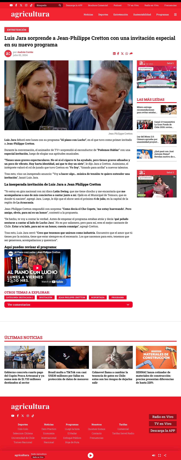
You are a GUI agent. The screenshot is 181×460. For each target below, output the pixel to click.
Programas (162, 14)
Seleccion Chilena (23, 433)
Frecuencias (170, 5)
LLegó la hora (72, 429)
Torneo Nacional (23, 442)
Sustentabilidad (142, 14)
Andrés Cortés (25, 52)
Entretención (120, 14)
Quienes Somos (96, 429)
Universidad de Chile (22, 437)
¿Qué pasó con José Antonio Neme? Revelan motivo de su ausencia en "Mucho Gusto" (165, 154)
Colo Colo (23, 429)
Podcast (118, 5)
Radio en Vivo (152, 5)
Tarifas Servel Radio (123, 433)
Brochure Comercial (98, 5)
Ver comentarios (19, 304)
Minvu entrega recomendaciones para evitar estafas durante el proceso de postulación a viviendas (147, 110)
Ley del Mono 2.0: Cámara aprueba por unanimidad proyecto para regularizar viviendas (147, 139)
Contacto (97, 433)
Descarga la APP (74, 5)
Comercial (123, 429)
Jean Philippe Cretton (71, 297)
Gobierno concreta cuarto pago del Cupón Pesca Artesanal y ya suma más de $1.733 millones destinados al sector (24, 377)
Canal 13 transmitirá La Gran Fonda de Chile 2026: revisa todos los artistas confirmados (164, 124)
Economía (48, 433)
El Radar (72, 433)
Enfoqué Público (72, 437)
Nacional (49, 442)
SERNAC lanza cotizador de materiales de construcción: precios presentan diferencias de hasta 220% (155, 377)
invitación (45, 297)
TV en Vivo (133, 5)
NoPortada (98, 297)
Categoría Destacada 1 (19, 297)
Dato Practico (49, 429)
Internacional (48, 437)
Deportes (103, 14)
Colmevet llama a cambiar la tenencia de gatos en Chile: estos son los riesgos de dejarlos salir (112, 377)
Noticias (88, 14)
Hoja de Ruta (72, 442)
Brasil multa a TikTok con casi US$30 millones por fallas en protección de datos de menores (68, 375)
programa (118, 297)
